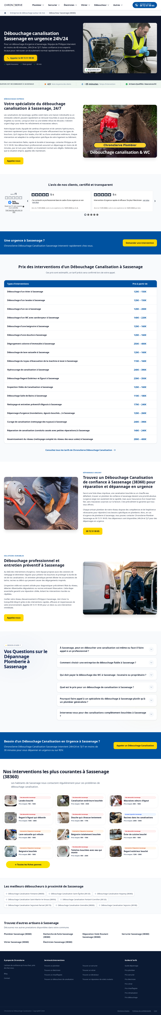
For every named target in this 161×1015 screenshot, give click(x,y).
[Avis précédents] (27, 201)
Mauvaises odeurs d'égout (136, 800)
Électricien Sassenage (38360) (57, 942)
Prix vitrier (128, 984)
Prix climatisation (131, 993)
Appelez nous (13, 161)
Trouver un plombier (52, 966)
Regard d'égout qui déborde (32, 817)
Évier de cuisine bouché (135, 834)
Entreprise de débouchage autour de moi (27, 13)
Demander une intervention (140, 243)
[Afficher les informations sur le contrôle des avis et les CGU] (23, 207)
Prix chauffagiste (131, 988)
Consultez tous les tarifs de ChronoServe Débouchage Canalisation (78, 450)
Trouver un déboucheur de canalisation (59, 979)
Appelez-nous (14, 617)
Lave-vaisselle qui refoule (31, 834)
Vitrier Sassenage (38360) (16, 942)
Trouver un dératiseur (91, 975)
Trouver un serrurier (90, 966)
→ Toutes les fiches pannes (28, 864)
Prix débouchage (131, 997)
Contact (7, 978)
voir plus (35, 202)
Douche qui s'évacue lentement (86, 817)
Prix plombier (130, 970)
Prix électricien (130, 979)
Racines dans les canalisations (138, 817)
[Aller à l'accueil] (13, 5)
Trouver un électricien (52, 970)
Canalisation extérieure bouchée (87, 800)
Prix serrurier (129, 975)
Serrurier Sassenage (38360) (135, 934)
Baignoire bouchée (28, 851)
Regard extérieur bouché (136, 851)
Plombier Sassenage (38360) (18, 934)
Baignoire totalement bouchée (86, 834)
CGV (155, 1011)
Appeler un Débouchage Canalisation (135, 745)
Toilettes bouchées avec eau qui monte (86, 851)
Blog (5, 973)
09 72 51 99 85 (92, 531)
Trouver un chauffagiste (53, 975)
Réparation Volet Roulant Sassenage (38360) (95, 935)
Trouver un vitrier (89, 970)
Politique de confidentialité (141, 1011)
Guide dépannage (131, 966)
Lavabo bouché (26, 800)
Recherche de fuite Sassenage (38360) (58, 935)
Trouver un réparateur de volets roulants (98, 979)
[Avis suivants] (155, 201)
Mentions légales (123, 1011)
